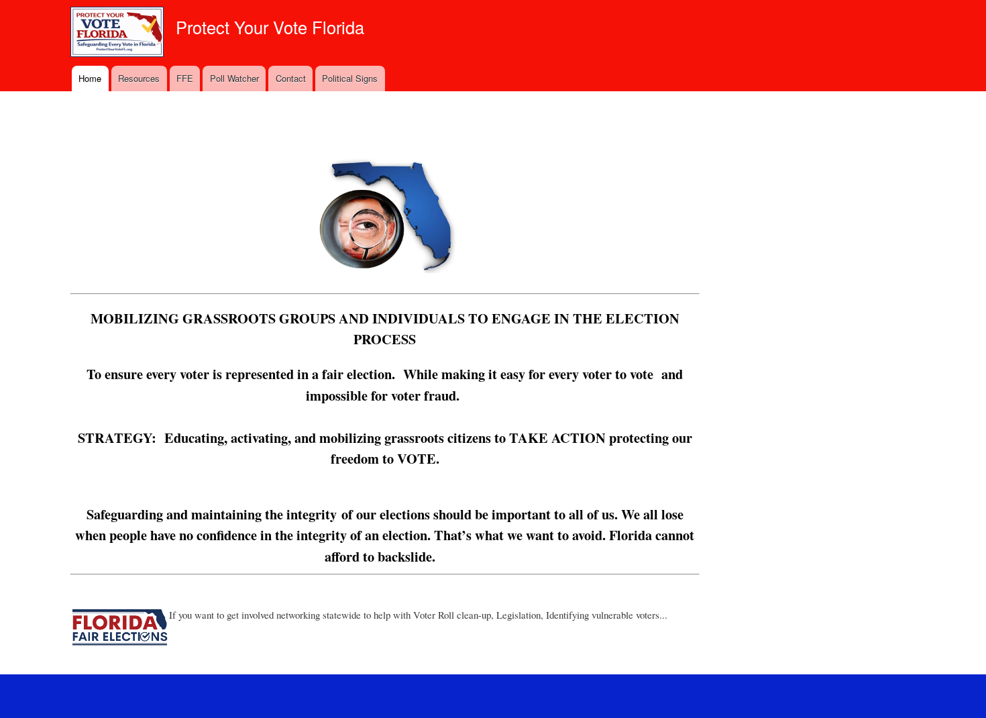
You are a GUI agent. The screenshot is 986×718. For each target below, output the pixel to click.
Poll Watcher (234, 78)
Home (89, 78)
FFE (184, 78)
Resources (139, 78)
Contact (291, 78)
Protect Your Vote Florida (270, 27)
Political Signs (350, 78)
